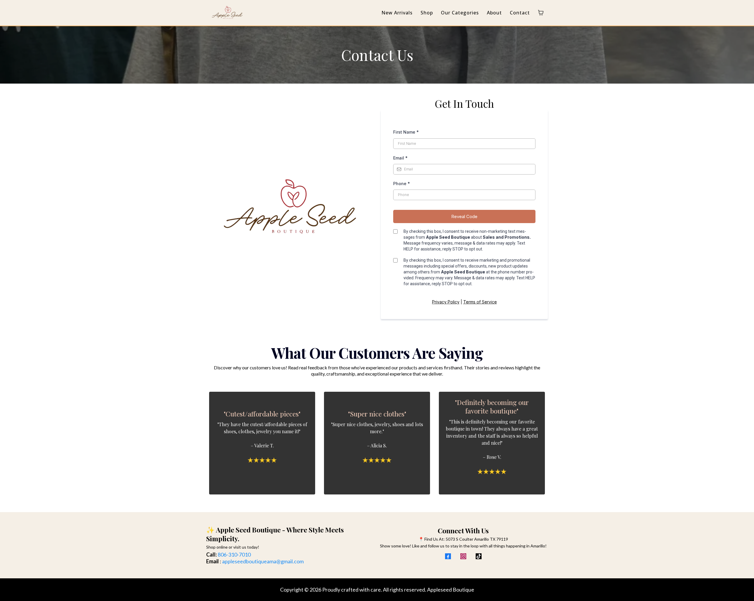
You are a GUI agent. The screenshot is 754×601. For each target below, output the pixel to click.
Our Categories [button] (460, 12)
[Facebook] (448, 556)
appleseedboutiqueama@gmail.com (263, 561)
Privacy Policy (445, 301)
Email (400, 157)
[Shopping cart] (541, 13)
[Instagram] (463, 556)
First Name (406, 132)
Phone (401, 183)
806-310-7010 (234, 554)
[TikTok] (478, 556)
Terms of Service (480, 301)
